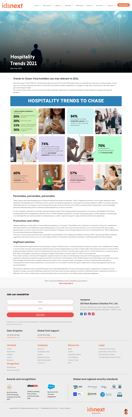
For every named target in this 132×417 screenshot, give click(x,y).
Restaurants (47, 5)
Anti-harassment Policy (106, 354)
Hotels (36, 5)
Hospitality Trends (74, 354)
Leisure (9, 357)
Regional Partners (43, 357)
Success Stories (73, 360)
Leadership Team (43, 352)
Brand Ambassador (44, 360)
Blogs (70, 349)
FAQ (69, 363)
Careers (40, 354)
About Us (40, 349)
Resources (99, 5)
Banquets (68, 5)
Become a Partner (13, 370)
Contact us (41, 363)
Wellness (58, 5)
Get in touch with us (66, 283)
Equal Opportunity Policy (107, 352)
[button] (126, 411)
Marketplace (80, 5)
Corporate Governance (107, 349)
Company (89, 5)
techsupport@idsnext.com (46, 337)
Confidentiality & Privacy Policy (109, 357)
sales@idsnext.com (13, 337)
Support (110, 5)
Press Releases (73, 357)
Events (70, 352)
